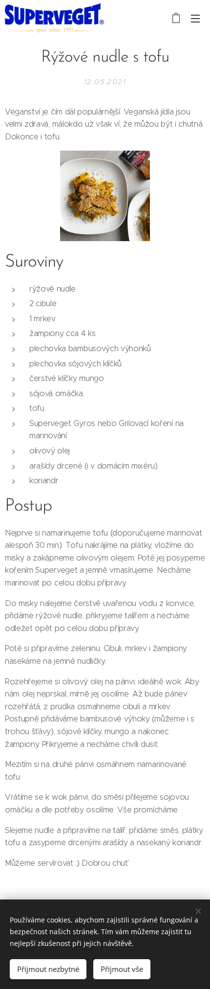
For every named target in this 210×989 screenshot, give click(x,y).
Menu (195, 18)
